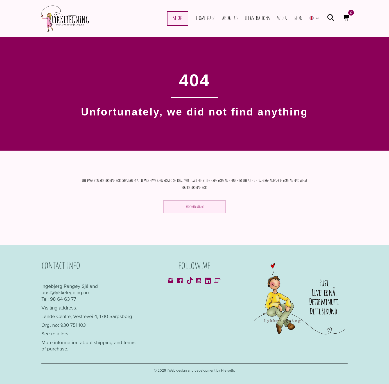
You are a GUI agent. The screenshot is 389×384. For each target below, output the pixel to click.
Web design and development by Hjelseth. (201, 370)
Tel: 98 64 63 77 (58, 299)
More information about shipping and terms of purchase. (88, 346)
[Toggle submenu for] (317, 18)
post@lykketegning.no (65, 292)
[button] (330, 18)
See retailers (54, 333)
